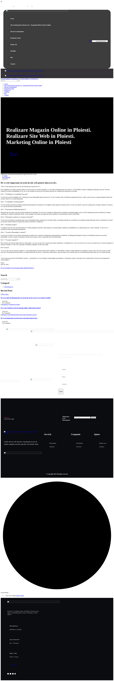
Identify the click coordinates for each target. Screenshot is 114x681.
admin (5, 176)
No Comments (6, 177)
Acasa (11, 152)
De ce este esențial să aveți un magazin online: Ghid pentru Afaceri (17, 268)
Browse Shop (20, 595)
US (90, 42)
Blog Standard (14, 154)
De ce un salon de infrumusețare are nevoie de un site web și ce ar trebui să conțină (25, 298)
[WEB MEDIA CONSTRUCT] (10, 79)
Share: (2, 263)
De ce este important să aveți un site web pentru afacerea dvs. (19, 318)
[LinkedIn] (9, 263)
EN (90, 40)
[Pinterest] (8, 263)
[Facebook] (5, 263)
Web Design (13, 155)
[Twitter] (6, 263)
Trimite (61, 391)
